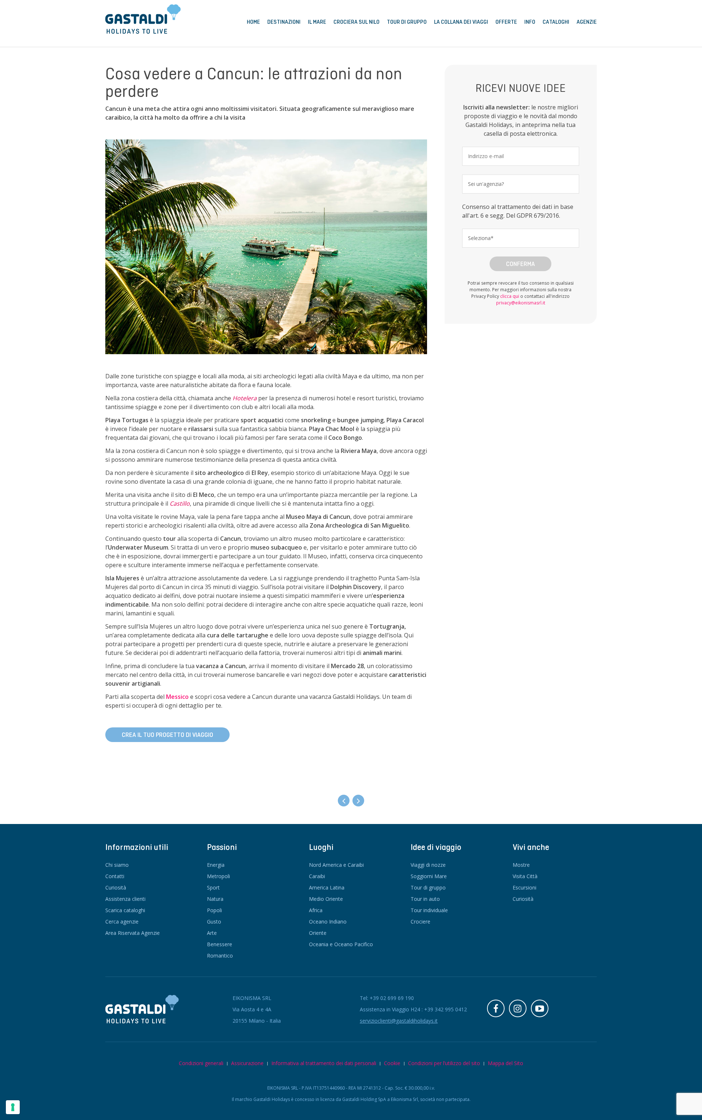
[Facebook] (496, 1008)
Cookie (392, 1063)
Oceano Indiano (328, 921)
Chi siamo (117, 864)
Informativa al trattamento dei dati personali (323, 1063)
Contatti (114, 876)
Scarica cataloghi (125, 910)
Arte (212, 932)
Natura (215, 898)
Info (529, 22)
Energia (215, 864)
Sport (213, 887)
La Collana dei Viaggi (461, 22)
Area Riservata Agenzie (132, 932)
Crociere (420, 921)
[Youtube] (539, 1008)
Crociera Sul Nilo (356, 22)
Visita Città (525, 876)
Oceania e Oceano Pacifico (341, 944)
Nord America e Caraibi (336, 864)
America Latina (326, 887)
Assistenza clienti (125, 898)
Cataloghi (556, 22)
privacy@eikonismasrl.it (520, 303)
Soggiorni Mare (429, 876)
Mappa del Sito (505, 1063)
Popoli (214, 910)
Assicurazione (247, 1063)
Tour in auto (425, 898)
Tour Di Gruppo (407, 22)
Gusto (214, 921)
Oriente (318, 932)
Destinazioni (284, 22)
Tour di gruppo (428, 887)
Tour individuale (429, 910)
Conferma (520, 263)
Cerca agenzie (122, 921)
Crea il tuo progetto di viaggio (167, 734)
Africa (315, 910)
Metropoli (218, 876)
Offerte (506, 22)
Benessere (219, 944)
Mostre (521, 864)
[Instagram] (517, 1008)
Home (253, 22)
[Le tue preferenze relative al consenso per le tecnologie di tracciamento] (13, 1107)
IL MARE (317, 22)
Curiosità (115, 887)
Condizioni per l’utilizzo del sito (444, 1063)
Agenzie (587, 22)
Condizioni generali (201, 1063)
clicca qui (509, 296)
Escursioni (524, 887)
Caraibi (317, 876)
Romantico (220, 955)
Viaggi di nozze (428, 864)
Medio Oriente (326, 898)
